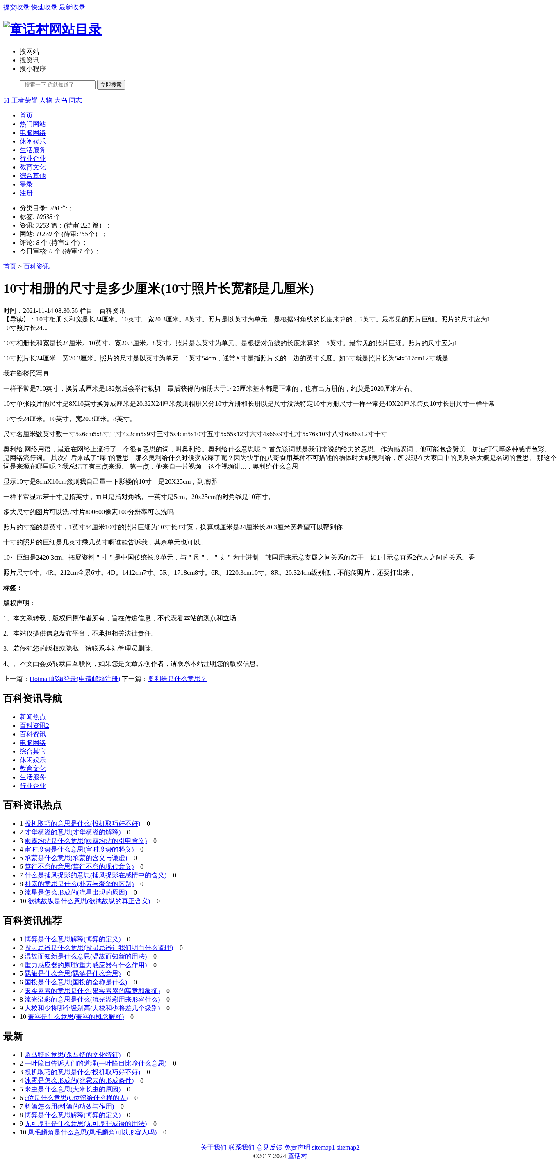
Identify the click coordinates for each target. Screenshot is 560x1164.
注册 (26, 192)
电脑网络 (33, 132)
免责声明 (297, 1147)
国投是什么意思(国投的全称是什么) (76, 982)
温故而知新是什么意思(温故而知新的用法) (86, 956)
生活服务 (33, 149)
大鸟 (60, 100)
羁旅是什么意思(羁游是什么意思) (73, 973)
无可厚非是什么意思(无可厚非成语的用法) (86, 1123)
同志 (75, 100)
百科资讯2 (34, 725)
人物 (45, 100)
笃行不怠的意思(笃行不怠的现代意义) (79, 866)
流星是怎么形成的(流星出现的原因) (76, 892)
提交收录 (16, 7)
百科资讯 (36, 266)
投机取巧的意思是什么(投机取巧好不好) (82, 823)
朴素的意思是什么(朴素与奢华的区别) (79, 883)
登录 (26, 184)
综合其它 (33, 751)
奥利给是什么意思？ (177, 678)
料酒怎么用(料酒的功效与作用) (69, 1106)
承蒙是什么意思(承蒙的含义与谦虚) (76, 857)
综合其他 (33, 175)
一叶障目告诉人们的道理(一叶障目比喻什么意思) (95, 1063)
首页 (26, 115)
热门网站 (33, 124)
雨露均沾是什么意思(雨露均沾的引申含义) (86, 840)
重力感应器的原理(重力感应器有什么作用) (86, 964)
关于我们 (213, 1147)
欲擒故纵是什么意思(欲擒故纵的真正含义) (89, 900)
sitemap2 (348, 1147)
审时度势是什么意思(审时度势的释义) (79, 849)
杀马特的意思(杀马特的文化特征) (73, 1054)
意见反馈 (269, 1147)
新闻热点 (33, 716)
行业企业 (33, 158)
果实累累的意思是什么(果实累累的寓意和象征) (92, 990)
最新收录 (72, 7)
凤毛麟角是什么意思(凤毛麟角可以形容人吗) (92, 1132)
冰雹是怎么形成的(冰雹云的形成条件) (79, 1080)
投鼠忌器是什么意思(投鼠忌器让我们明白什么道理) (99, 947)
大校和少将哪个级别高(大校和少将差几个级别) (92, 1008)
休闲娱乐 (33, 141)
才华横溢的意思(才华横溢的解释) (73, 832)
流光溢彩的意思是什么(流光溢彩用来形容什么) (92, 999)
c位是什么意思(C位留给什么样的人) (76, 1097)
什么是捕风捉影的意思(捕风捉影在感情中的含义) (95, 875)
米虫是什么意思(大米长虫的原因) (73, 1089)
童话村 (297, 1156)
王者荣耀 (24, 100)
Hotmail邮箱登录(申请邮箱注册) (75, 678)
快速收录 (44, 7)
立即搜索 (111, 85)
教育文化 (33, 167)
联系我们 (241, 1147)
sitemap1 (323, 1147)
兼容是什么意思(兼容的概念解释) (76, 1016)
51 (6, 100)
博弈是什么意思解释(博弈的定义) (73, 939)
